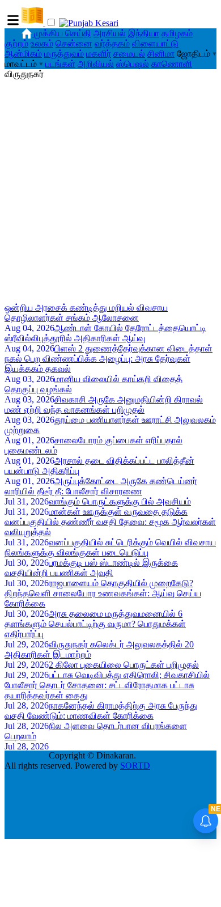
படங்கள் (60, 64)
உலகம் (42, 43)
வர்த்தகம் (112, 43)
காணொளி (171, 64)
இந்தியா (143, 33)
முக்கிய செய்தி (62, 33)
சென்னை (74, 43)
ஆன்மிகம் (23, 53)
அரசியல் (110, 33)
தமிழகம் (177, 33)
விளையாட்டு (155, 43)
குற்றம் (16, 43)
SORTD (135, 765)
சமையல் (129, 53)
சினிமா (161, 53)
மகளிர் (98, 53)
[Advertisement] (110, 189)
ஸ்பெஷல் (132, 64)
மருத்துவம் (64, 53)
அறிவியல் (96, 64)
